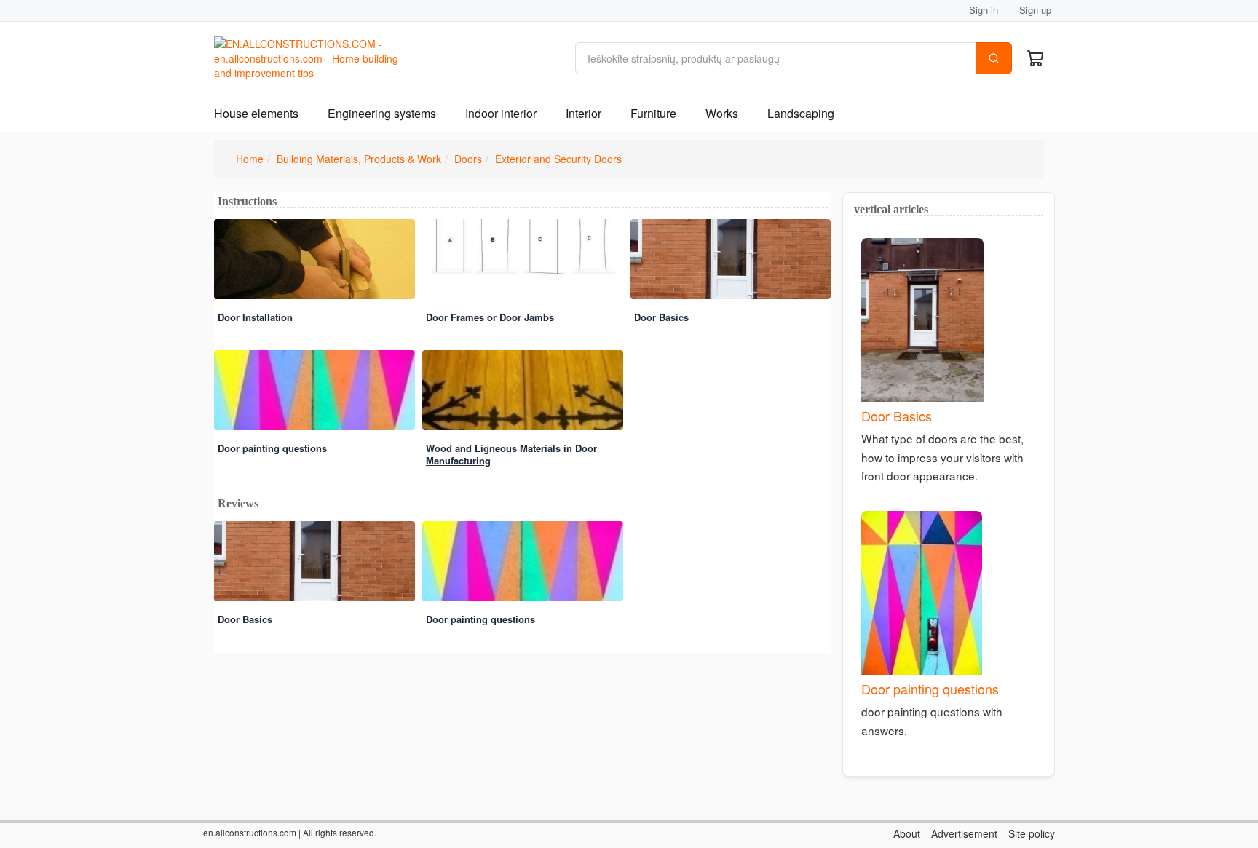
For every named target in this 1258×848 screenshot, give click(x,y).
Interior (583, 113)
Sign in (983, 10)
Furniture (653, 113)
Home (250, 158)
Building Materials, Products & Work (359, 158)
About (906, 833)
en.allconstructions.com (249, 832)
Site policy (1031, 833)
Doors (468, 158)
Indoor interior (501, 113)
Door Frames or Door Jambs (490, 317)
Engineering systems (382, 113)
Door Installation (255, 317)
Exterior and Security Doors (558, 158)
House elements (256, 113)
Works (721, 113)
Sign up (1035, 10)
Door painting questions (272, 448)
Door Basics (661, 317)
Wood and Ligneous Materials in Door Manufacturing (511, 454)
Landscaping (800, 113)
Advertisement (964, 833)
